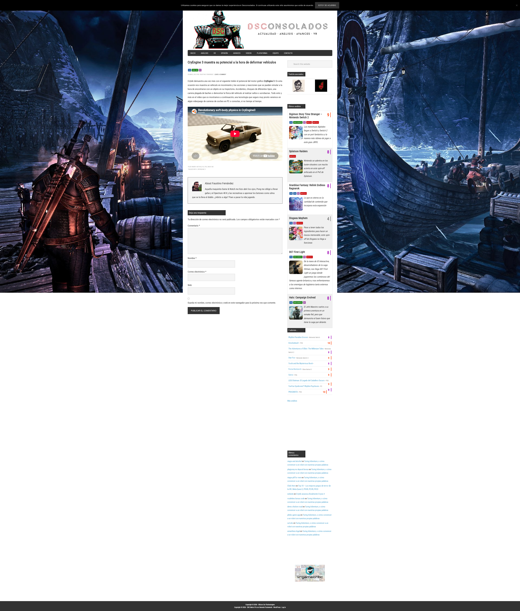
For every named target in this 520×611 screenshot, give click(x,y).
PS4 (291, 193)
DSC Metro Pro (252, 607)
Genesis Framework (265, 607)
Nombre (192, 258)
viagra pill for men (294, 477)
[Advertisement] (310, 426)
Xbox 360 (195, 70)
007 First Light (297, 252)
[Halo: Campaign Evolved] (296, 313)
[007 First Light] (296, 268)
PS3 (189, 70)
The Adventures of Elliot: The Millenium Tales (306, 348)
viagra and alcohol (294, 461)
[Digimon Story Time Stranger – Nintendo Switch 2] (296, 133)
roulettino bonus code (296, 498)
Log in (284, 607)
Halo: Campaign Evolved (302, 297)
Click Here (291, 486)
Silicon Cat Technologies (266, 605)
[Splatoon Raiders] (296, 167)
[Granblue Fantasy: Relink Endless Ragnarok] (296, 204)
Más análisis (292, 401)
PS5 (291, 122)
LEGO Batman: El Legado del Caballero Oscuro (306, 380)
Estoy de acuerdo (327, 5)
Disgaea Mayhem (298, 218)
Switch (309, 122)
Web (190, 285)
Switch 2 (315, 122)
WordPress (276, 607)
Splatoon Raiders (298, 151)
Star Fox (291, 358)
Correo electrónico (197, 271)
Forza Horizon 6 (294, 369)
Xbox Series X (298, 122)
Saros (290, 375)
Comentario (194, 225)
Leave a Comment (220, 74)
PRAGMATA (293, 392)
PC (200, 70)
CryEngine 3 (201, 169)
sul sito (290, 523)
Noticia (199, 167)
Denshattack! (293, 343)
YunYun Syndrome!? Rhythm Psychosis (303, 386)
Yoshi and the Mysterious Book (300, 363)
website (290, 494)
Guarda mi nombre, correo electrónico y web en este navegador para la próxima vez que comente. (232, 302)
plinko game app (293, 515)
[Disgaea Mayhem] (296, 234)
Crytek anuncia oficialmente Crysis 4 (310, 494)
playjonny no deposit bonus (298, 469)
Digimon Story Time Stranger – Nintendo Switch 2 (305, 115)
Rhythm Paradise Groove (298, 337)
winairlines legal (293, 531)
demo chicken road (294, 506)
